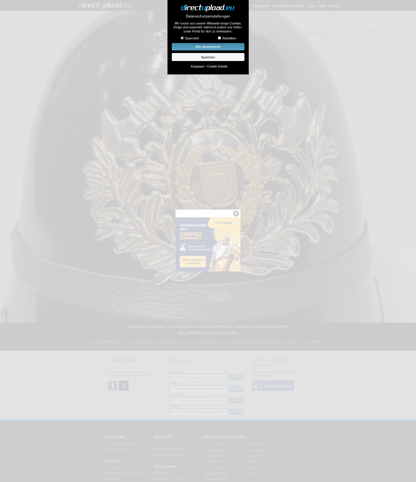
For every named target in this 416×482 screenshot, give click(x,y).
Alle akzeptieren (208, 47)
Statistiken (229, 38)
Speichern (208, 57)
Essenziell (192, 38)
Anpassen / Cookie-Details (209, 66)
